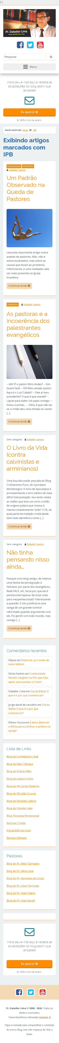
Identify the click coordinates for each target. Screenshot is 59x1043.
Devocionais (13, 166)
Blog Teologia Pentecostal (23, 815)
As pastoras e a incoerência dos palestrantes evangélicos (28, 324)
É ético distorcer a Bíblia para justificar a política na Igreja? (29, 726)
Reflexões (28, 166)
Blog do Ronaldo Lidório (21, 801)
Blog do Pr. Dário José (20, 871)
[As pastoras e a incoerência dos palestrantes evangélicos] (29, 361)
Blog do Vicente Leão (19, 808)
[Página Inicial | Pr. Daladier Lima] (29, 22)
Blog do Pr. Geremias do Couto (25, 878)
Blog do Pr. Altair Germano (23, 863)
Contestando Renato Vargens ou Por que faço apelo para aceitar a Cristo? (28, 678)
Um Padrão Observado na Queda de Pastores (26, 188)
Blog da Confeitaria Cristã (22, 756)
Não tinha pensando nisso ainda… (28, 559)
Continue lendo (18, 285)
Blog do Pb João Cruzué (21, 793)
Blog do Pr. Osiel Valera (21, 893)
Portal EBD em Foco (19, 830)
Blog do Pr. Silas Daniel (21, 900)
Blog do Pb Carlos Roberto (23, 786)
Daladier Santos (17, 169)
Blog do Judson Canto (20, 779)
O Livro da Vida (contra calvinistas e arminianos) (27, 458)
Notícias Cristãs (16, 823)
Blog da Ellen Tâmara (20, 764)
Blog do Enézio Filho (19, 771)
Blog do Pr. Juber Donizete (23, 886)
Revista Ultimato (17, 838)
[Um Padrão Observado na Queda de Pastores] (29, 228)
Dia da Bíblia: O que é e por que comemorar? (28, 709)
